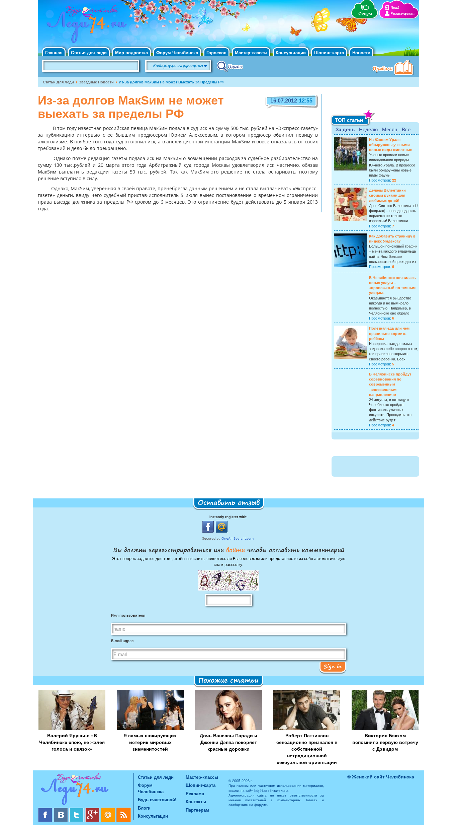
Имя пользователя (128, 615)
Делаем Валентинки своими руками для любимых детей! (387, 195)
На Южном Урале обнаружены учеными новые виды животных (390, 144)
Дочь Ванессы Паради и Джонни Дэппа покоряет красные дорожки (228, 742)
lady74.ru (260, 790)
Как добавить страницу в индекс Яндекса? (392, 238)
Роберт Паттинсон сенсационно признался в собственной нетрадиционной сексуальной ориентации (307, 748)
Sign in (333, 666)
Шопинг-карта (329, 52)
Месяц (389, 129)
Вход (394, 8)
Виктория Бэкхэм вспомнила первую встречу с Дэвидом (385, 742)
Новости (361, 52)
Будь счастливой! (157, 799)
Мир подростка (131, 52)
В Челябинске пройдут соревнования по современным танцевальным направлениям (390, 384)
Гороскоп (216, 52)
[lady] (85, 790)
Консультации (291, 52)
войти (235, 550)
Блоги (144, 808)
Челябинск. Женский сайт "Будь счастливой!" (85, 26)
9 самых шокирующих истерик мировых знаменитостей (150, 742)
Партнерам (197, 810)
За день (345, 129)
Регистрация (403, 13)
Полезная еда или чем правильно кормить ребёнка (389, 333)
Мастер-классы (251, 52)
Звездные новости (96, 81)
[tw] (77, 810)
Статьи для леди (89, 52)
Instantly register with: (228, 516)
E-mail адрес (122, 640)
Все (406, 129)
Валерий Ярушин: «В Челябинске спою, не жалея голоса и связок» (72, 742)
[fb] (46, 810)
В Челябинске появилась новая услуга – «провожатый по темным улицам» (392, 285)
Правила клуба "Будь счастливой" (394, 68)
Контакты (196, 801)
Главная (54, 52)
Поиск (230, 66)
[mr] (108, 810)
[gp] (93, 810)
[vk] (61, 810)
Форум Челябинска (177, 52)
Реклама (195, 793)
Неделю (368, 129)
